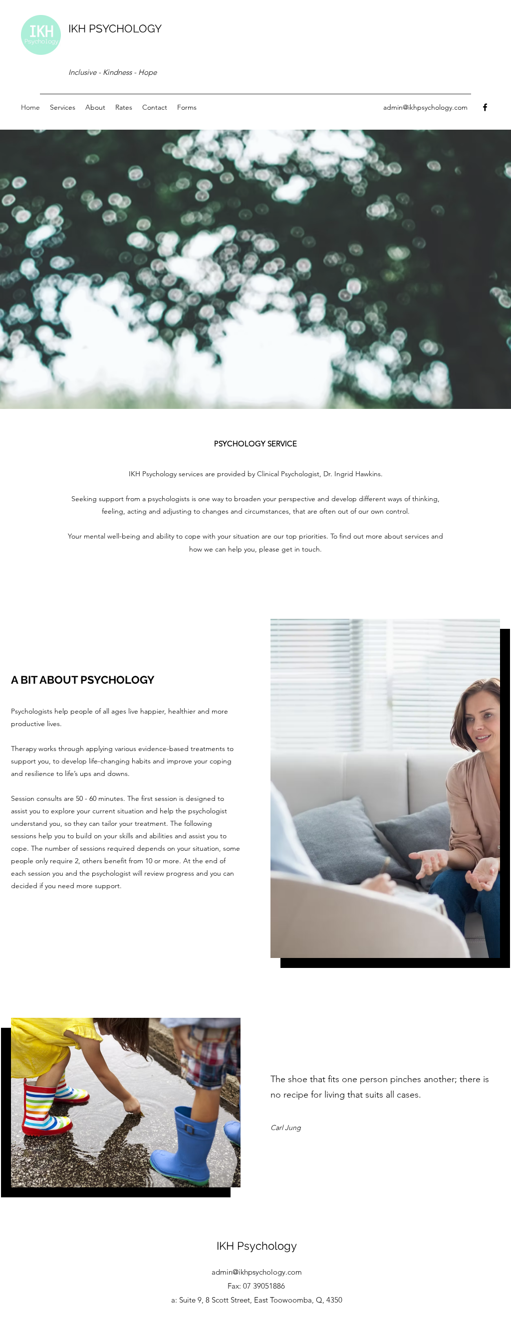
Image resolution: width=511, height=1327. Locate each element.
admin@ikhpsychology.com (425, 107)
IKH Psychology (257, 1245)
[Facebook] (485, 107)
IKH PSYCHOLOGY (115, 28)
